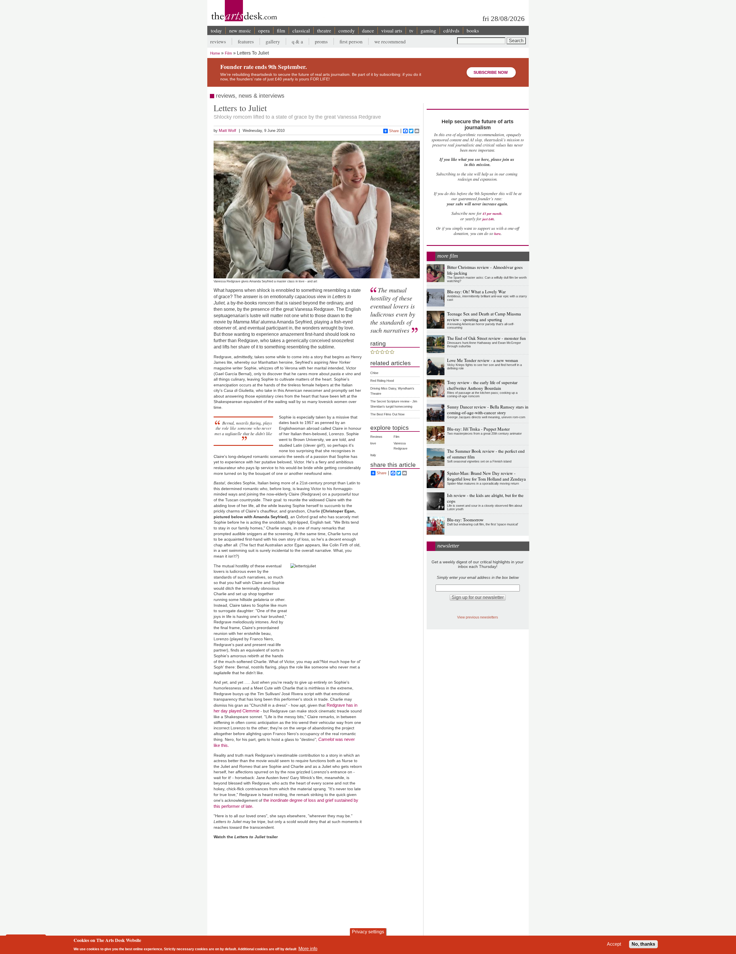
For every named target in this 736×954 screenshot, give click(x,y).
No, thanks (643, 944)
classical (301, 30)
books (473, 30)
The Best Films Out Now (387, 414)
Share (394, 131)
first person (351, 41)
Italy (373, 455)
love (373, 443)
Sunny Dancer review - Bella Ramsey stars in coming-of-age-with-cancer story (487, 409)
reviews (218, 41)
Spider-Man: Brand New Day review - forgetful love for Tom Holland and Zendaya (486, 476)
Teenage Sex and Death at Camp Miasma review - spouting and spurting (484, 316)
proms (321, 41)
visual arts (391, 30)
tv (411, 30)
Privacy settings (368, 931)
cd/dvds (451, 30)
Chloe (374, 373)
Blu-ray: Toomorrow (465, 520)
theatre (324, 30)
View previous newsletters (477, 617)
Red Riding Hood (382, 380)
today (216, 30)
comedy (346, 30)
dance (368, 30)
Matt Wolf (227, 130)
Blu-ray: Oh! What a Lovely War (476, 291)
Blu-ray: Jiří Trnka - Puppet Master (478, 429)
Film (228, 53)
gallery (273, 41)
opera (264, 30)
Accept (614, 944)
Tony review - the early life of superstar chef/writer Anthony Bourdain (482, 385)
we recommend (390, 41)
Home (215, 53)
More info (307, 948)
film (281, 30)
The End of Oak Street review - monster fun (486, 338)
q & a (297, 41)
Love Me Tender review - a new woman (482, 360)
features (246, 41)
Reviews (376, 436)
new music (240, 30)
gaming (428, 30)
